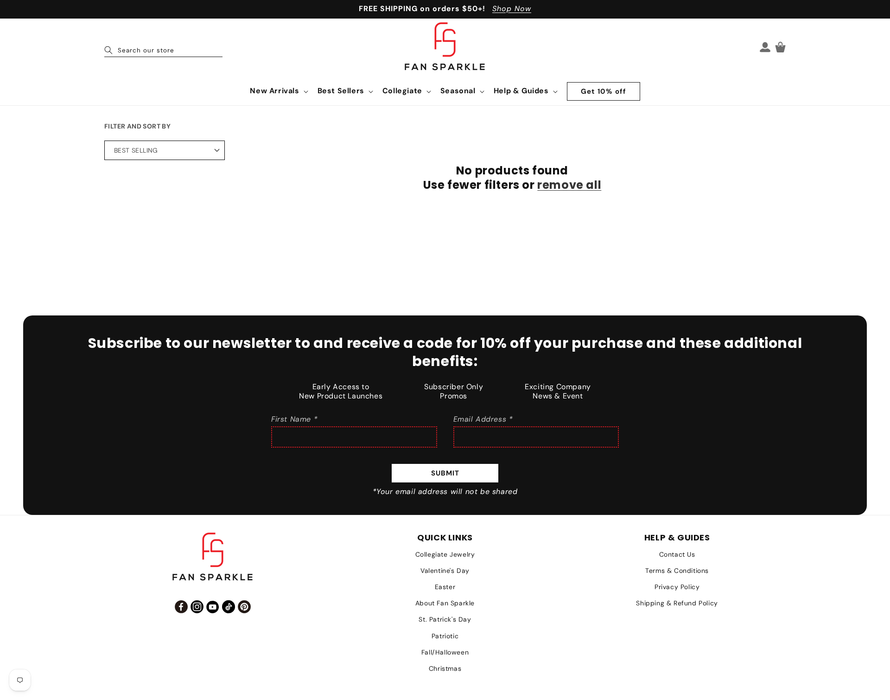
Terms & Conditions (677, 570)
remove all (569, 185)
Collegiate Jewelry (445, 554)
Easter (445, 587)
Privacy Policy (677, 587)
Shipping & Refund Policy (677, 603)
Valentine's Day (445, 570)
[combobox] (163, 47)
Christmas (445, 668)
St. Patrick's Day (445, 619)
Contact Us (677, 554)
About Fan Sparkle (445, 603)
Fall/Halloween (445, 652)
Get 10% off (603, 91)
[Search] (108, 50)
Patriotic (445, 636)
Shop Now (511, 8)
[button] (278, 91)
